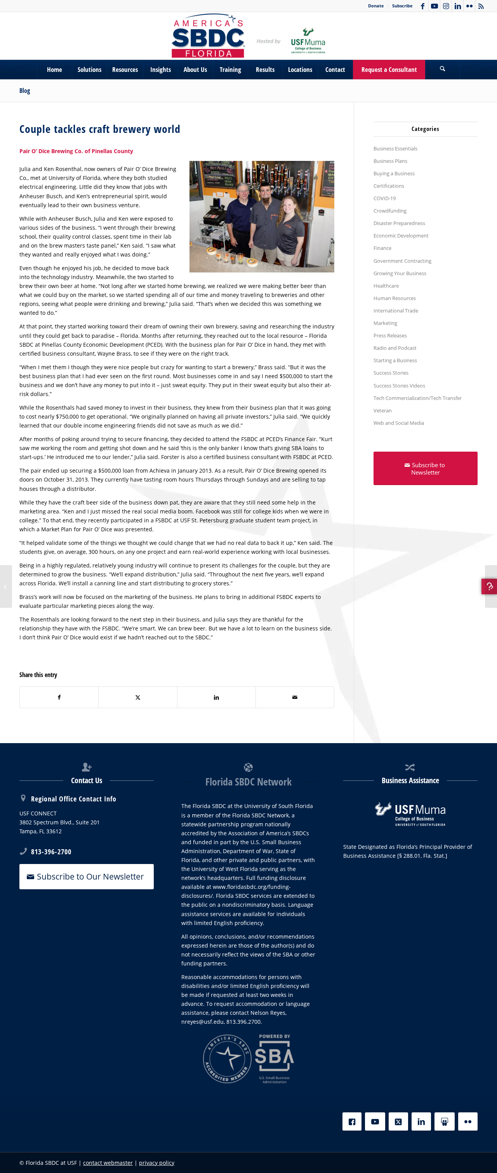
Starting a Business (395, 360)
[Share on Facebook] (59, 697)
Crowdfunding (390, 210)
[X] (398, 1121)
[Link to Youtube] (434, 6)
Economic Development (401, 235)
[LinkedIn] (421, 1121)
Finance (382, 247)
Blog (24, 90)
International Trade (396, 310)
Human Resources (395, 298)
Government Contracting (402, 260)
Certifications (389, 185)
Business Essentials (395, 148)
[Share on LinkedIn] (216, 697)
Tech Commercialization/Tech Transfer (418, 397)
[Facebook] (351, 1121)
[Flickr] (468, 1121)
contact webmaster (108, 1162)
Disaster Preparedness (399, 223)
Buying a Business (394, 173)
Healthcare (386, 285)
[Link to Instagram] (446, 6)
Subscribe (402, 6)
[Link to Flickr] (469, 6)
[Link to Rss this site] (481, 6)
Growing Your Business (400, 273)
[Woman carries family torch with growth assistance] (6, 586)
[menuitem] (376, 6)
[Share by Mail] (295, 697)
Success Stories (391, 372)
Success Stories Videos (399, 385)
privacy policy (156, 1162)
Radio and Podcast (395, 347)
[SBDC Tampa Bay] (248, 35)
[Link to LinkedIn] (457, 6)
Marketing (385, 322)
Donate (376, 6)
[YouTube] (375, 1121)
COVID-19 (385, 198)
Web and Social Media (399, 422)
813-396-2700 (51, 851)
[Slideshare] (444, 1121)
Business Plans (390, 160)
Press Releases (390, 335)
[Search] (442, 69)
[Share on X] (138, 697)
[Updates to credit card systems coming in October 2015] (491, 586)
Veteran (383, 410)
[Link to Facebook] (422, 6)
